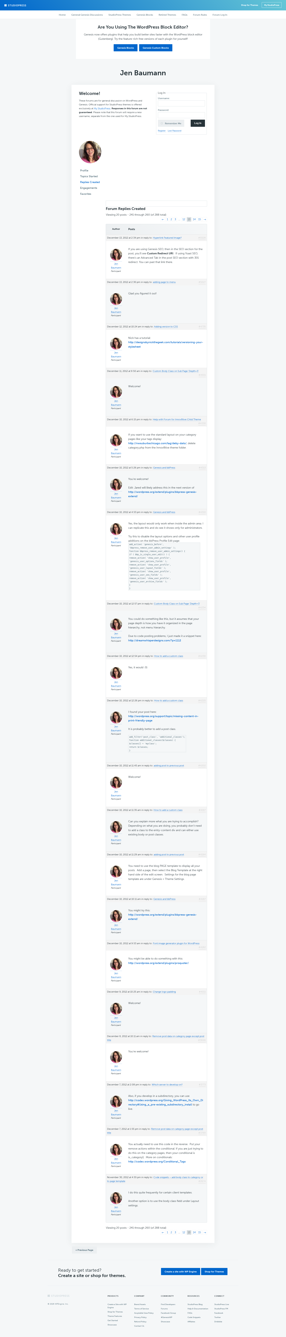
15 (199, 219)
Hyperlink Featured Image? (167, 237)
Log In (197, 123)
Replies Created (90, 182)
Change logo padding (164, 991)
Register (162, 130)
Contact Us (139, 1326)
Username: (164, 98)
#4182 (202, 947)
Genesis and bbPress (164, 467)
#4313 (202, 467)
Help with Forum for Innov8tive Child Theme (177, 419)
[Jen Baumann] (90, 165)
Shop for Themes (214, 1271)
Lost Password (174, 130)
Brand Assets (140, 1304)
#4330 (202, 423)
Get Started (113, 1320)
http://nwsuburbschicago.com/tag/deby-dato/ (157, 443)
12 (183, 219)
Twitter (217, 1317)
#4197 (202, 810)
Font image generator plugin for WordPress (176, 943)
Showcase (112, 1325)
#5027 (202, 282)
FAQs (190, 1313)
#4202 (202, 765)
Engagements (88, 188)
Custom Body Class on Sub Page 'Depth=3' (176, 371)
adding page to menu (164, 282)
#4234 (202, 607)
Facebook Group (168, 1313)
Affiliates (191, 1321)
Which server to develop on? (167, 1084)
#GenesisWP (166, 1317)
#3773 (202, 1084)
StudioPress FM (221, 1309)
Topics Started (89, 176)
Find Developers (168, 1304)
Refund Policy (140, 1321)
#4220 (202, 700)
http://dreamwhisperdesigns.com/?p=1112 (154, 640)
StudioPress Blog (195, 1304)
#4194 (202, 854)
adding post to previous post (169, 765)
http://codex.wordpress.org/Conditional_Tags (157, 1161)
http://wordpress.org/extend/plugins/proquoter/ (158, 963)
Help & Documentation (198, 1309)
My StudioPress (271, 5)
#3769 (202, 1132)
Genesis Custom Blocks (156, 47)
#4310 (202, 512)
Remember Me (172, 123)
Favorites (85, 194)
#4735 (202, 326)
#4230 (202, 656)
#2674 (202, 1181)
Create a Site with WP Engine (117, 1306)
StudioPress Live (221, 1304)
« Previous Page (84, 1250)
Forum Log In (220, 14)
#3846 (202, 1040)
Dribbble (218, 1321)
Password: (164, 110)
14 (194, 219)
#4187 (202, 899)
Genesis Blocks (125, 47)
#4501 (202, 374)
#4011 (202, 991)
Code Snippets (194, 1317)
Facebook (218, 1313)
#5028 (202, 237)
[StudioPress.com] (15, 5)
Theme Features (115, 1316)
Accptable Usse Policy (144, 1313)
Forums (164, 1309)
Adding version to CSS (166, 326)
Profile (84, 170)
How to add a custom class (168, 656)
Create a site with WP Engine (181, 1271)
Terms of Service (141, 1309)
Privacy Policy (140, 1317)
